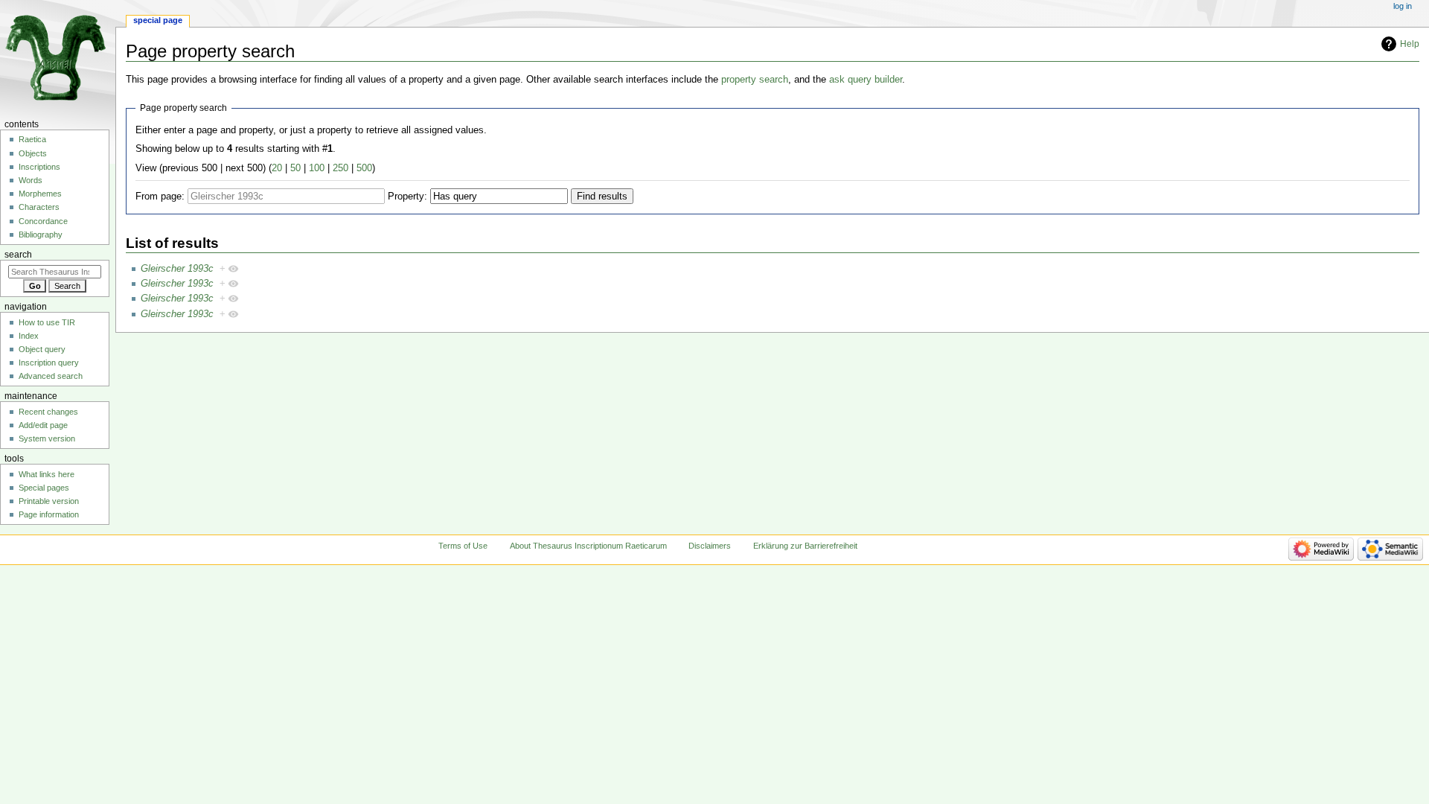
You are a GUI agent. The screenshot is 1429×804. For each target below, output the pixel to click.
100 (317, 168)
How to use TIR (47, 322)
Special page (157, 20)
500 (364, 168)
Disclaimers (709, 545)
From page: (160, 196)
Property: (407, 196)
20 (277, 168)
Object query (42, 349)
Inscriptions (39, 166)
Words (30, 180)
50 (295, 168)
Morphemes (40, 193)
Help (1409, 44)
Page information (49, 514)
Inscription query (49, 362)
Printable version (49, 501)
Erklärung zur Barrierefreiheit (805, 545)
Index (29, 335)
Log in (1402, 5)
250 (340, 168)
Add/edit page (43, 425)
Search (18, 254)
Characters (39, 206)
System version (47, 438)
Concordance (43, 221)
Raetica (32, 139)
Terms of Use (462, 545)
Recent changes (48, 411)
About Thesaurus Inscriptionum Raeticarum (588, 545)
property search (754, 79)
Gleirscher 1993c (177, 269)
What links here (46, 474)
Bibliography (41, 234)
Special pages (44, 487)
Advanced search (51, 375)
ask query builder (865, 79)
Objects (33, 153)
